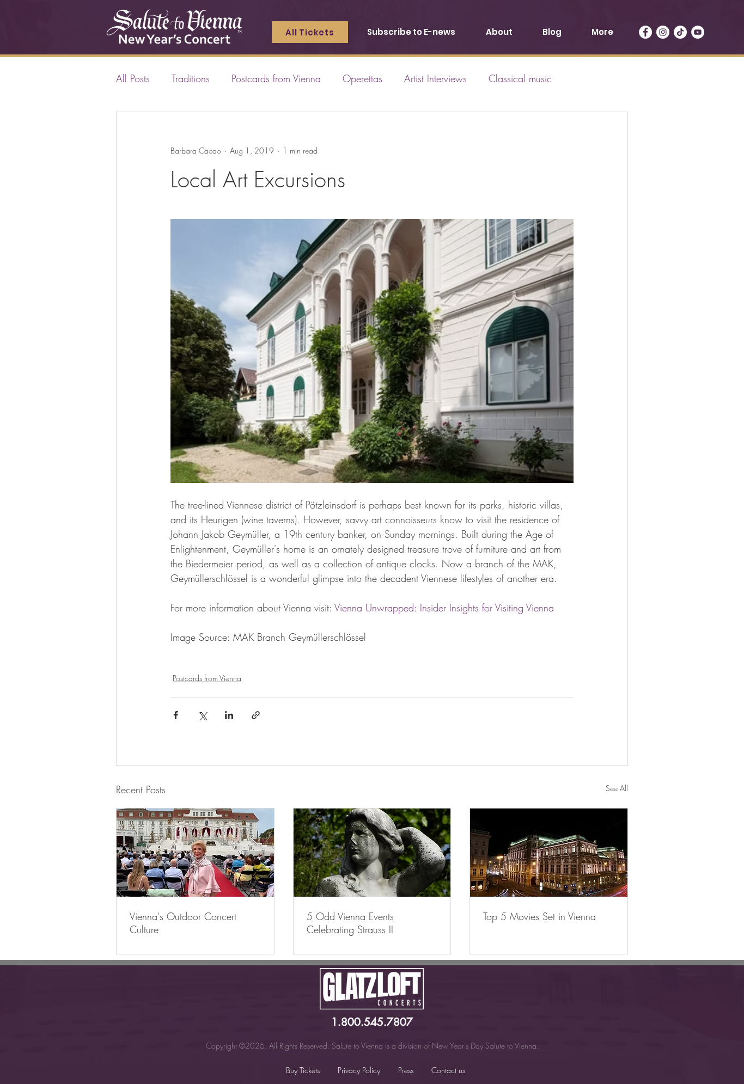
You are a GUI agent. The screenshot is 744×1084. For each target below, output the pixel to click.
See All (617, 788)
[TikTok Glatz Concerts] (680, 32)
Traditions (191, 78)
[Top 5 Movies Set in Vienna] (548, 853)
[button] (498, 32)
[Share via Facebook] (175, 715)
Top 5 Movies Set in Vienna (539, 916)
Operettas (362, 78)
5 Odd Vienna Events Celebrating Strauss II (350, 923)
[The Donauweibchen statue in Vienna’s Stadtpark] (372, 853)
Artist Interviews (435, 78)
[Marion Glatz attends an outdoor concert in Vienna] (195, 853)
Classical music (520, 78)
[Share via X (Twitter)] (202, 715)
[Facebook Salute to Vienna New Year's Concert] (645, 32)
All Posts (133, 78)
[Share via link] (256, 715)
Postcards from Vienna (276, 78)
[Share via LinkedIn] (229, 715)
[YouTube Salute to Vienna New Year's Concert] (697, 32)
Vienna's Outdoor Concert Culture (183, 923)
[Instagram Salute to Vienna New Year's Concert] (662, 32)
